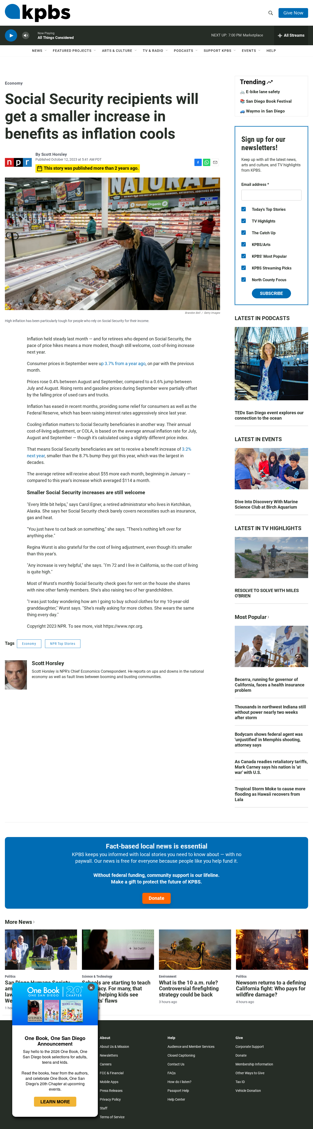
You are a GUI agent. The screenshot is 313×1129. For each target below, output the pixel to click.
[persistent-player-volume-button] (26, 35)
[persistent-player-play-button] (11, 36)
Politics (10, 976)
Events (249, 51)
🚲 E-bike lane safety (260, 91)
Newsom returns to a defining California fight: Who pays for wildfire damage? (271, 989)
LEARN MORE (55, 1101)
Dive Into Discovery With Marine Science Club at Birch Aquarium (266, 504)
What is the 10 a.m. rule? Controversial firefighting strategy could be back (189, 989)
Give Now (293, 13)
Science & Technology (97, 976)
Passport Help (178, 1091)
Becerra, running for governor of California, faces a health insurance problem (269, 685)
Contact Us (176, 1064)
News (37, 51)
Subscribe (271, 293)
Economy (14, 83)
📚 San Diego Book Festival (266, 101)
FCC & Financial (111, 1073)
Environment (167, 976)
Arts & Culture (117, 51)
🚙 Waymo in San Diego (262, 111)
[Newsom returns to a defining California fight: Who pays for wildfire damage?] (272, 949)
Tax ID (240, 1082)
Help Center (176, 1099)
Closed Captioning (181, 1055)
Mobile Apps (109, 1082)
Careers (106, 1064)
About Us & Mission (114, 1047)
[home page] (37, 13)
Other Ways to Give (249, 1073)
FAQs (172, 1073)
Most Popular (251, 617)
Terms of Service (112, 1117)
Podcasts (183, 51)
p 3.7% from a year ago (123, 363)
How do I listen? (179, 1082)
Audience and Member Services (191, 1047)
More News (18, 922)
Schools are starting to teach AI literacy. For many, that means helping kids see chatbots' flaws (116, 992)
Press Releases (111, 1091)
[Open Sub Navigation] (46, 51)
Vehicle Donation (248, 1091)
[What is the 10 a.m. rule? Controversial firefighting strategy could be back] (195, 949)
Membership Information (254, 1064)
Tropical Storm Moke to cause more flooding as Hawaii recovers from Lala (270, 794)
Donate (156, 898)
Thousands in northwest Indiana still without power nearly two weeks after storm (270, 712)
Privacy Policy (110, 1099)
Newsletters (109, 1055)
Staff (103, 1108)
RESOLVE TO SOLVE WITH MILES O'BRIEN (267, 593)
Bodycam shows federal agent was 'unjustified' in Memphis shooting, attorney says (269, 740)
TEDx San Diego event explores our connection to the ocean (269, 415)
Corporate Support (249, 1047)
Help (271, 51)
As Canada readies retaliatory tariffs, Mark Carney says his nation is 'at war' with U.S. (271, 767)
